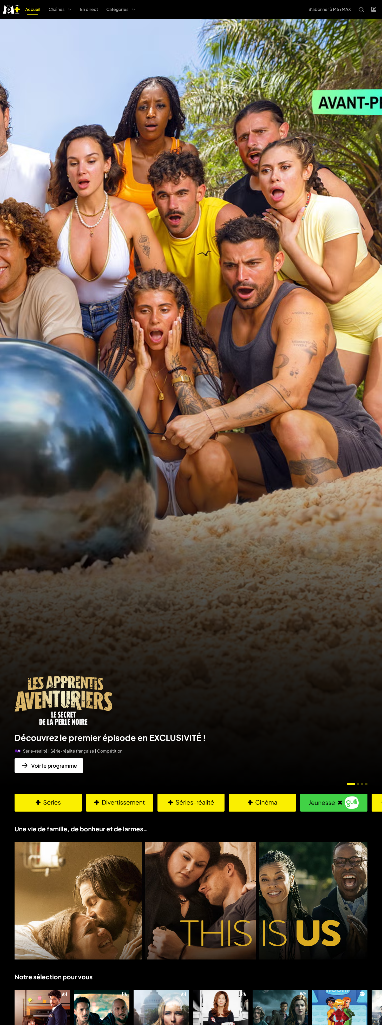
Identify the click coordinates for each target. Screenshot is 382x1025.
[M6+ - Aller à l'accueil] (11, 8)
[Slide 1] (351, 784)
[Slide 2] (358, 784)
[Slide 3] (362, 784)
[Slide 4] (366, 784)
